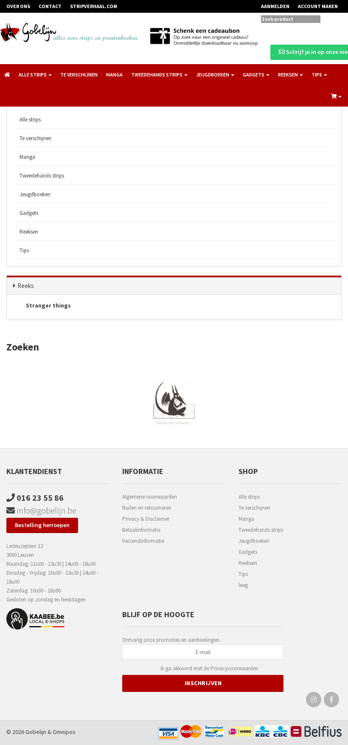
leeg (243, 585)
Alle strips (30, 119)
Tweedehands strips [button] (157, 74)
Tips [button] (317, 74)
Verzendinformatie (143, 541)
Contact (50, 6)
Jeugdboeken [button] (213, 74)
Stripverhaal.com (93, 6)
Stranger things (48, 305)
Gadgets (29, 213)
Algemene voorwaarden (149, 496)
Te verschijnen (79, 74)
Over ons (18, 6)
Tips (24, 250)
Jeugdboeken (35, 194)
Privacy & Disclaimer (145, 518)
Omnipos (64, 732)
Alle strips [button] (33, 74)
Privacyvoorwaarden (234, 668)
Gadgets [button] (254, 74)
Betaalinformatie (141, 529)
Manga (114, 74)
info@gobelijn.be (45, 510)
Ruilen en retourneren (146, 507)
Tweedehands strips (42, 175)
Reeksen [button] (288, 74)
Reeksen (29, 231)
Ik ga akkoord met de (209, 668)
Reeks (25, 286)
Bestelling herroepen (42, 525)
